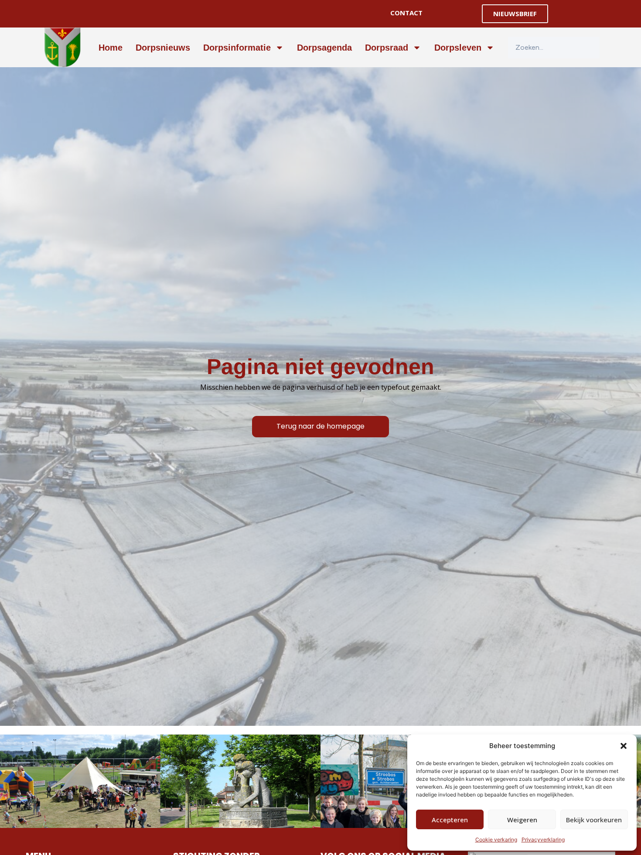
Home (111, 47)
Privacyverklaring (543, 839)
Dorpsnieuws (163, 47)
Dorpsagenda (324, 47)
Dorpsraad (386, 47)
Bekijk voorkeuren (594, 819)
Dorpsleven (457, 47)
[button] (623, 746)
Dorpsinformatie (237, 47)
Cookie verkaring (496, 839)
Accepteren (450, 819)
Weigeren (522, 819)
